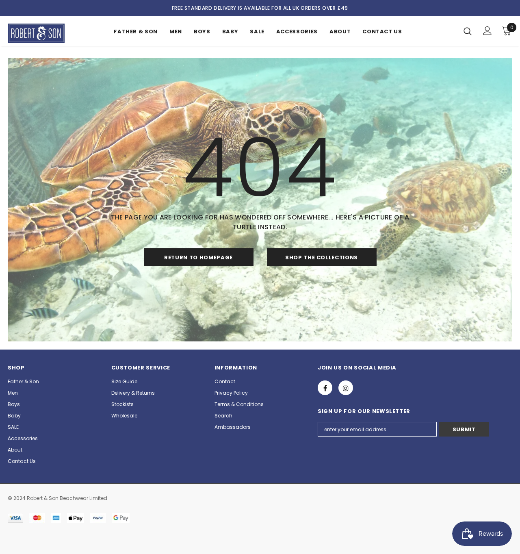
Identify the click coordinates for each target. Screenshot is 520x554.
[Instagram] (345, 387)
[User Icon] (487, 30)
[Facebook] (325, 387)
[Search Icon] (468, 31)
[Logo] (36, 33)
